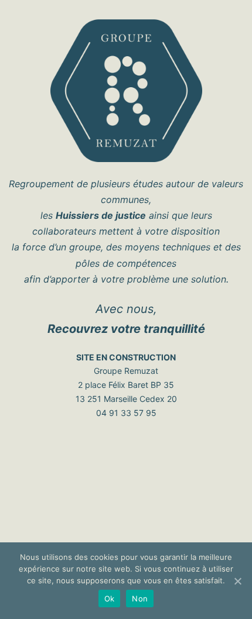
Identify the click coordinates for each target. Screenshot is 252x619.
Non (140, 598)
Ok (109, 598)
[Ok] (237, 581)
